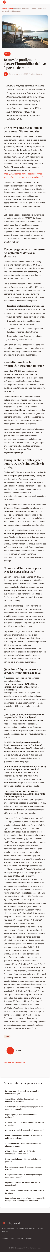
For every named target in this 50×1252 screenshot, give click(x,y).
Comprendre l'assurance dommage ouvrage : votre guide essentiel (23, 1175)
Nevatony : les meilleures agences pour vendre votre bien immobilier (24, 1108)
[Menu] (45, 2)
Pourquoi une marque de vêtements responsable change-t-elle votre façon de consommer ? (25, 1199)
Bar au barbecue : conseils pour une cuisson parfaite (23, 1168)
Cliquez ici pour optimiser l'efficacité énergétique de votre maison (20, 1152)
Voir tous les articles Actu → (15, 1063)
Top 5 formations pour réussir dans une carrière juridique (24, 1191)
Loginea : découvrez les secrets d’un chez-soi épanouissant (23, 1183)
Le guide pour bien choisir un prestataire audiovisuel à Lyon (22, 1092)
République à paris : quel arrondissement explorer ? (22, 1115)
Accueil (5, 8)
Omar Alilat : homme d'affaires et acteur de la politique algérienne (23, 1136)
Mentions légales (17, 1238)
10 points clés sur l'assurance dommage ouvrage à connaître (24, 1123)
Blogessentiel (15, 1223)
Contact (29, 1238)
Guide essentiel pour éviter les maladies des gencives (23, 1160)
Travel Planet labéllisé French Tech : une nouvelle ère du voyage (21, 1100)
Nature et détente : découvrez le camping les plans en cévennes (23, 1144)
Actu (11, 8)
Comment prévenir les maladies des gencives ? (24, 1130)
